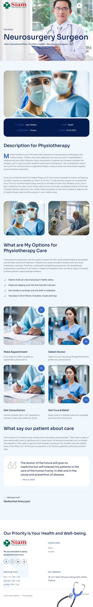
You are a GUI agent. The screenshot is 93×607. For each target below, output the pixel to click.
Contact (51, 552)
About (50, 548)
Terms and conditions (12, 596)
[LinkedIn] (18, 561)
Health (70, 125)
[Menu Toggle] (87, 5)
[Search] (79, 5)
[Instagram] (24, 561)
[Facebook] (6, 561)
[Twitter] (12, 561)
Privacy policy (27, 596)
